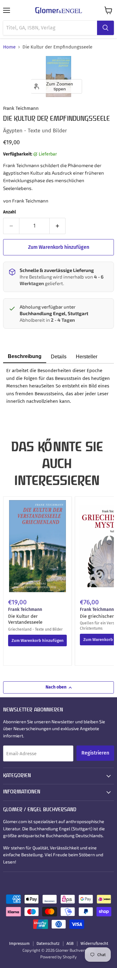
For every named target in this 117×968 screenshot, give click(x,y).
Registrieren (95, 753)
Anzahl (9, 212)
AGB (70, 943)
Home (9, 47)
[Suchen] (105, 28)
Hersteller (86, 356)
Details (58, 356)
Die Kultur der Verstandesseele (25, 619)
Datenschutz (48, 943)
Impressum (19, 943)
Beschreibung (24, 356)
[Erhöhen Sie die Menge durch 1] (58, 226)
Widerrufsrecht (94, 943)
